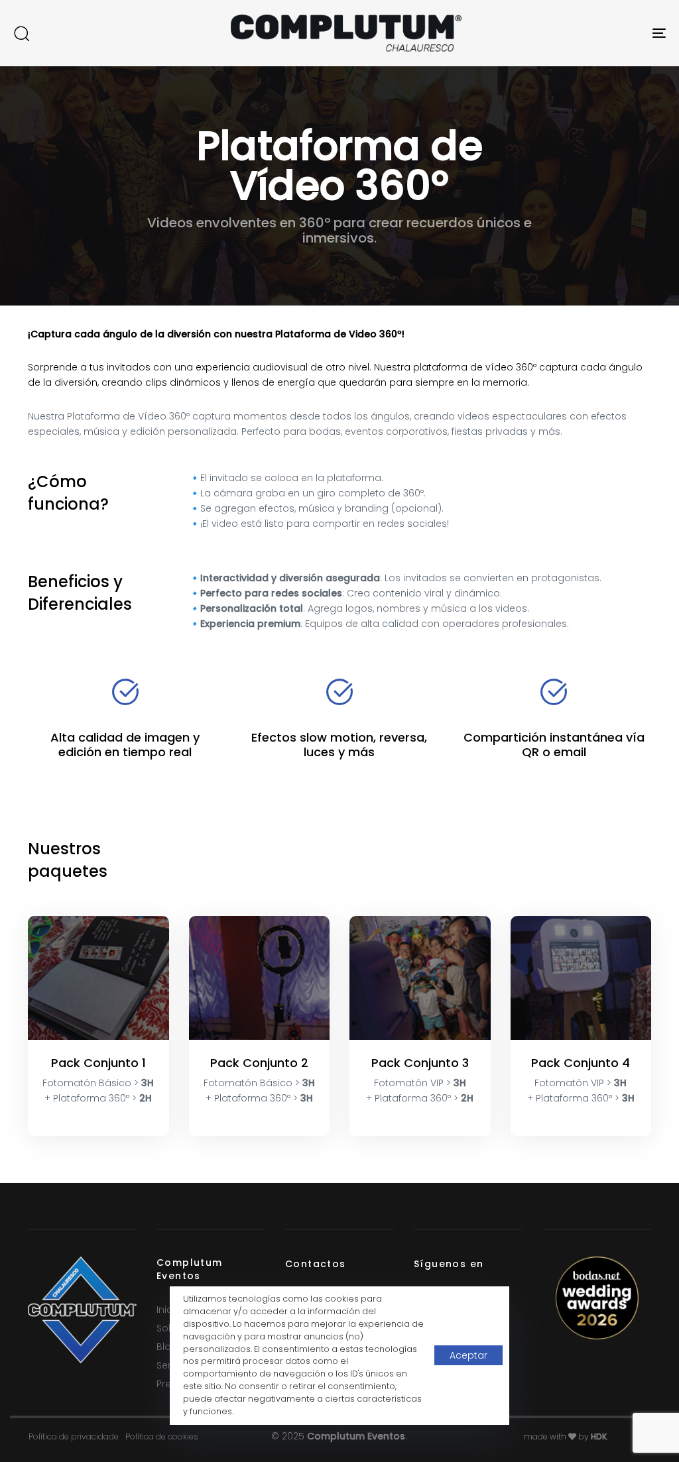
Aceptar (468, 1355)
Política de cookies (161, 1436)
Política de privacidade (74, 1436)
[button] (21, 33)
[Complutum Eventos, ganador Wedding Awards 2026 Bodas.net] (597, 1297)
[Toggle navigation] (557, 33)
